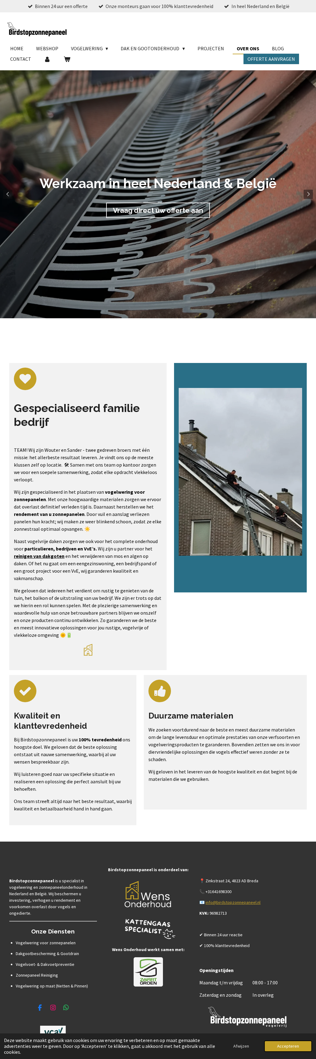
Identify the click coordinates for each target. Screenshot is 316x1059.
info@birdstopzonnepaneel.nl (233, 902)
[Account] (47, 59)
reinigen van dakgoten (39, 556)
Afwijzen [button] (241, 1046)
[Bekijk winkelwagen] (66, 59)
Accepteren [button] (288, 1046)
